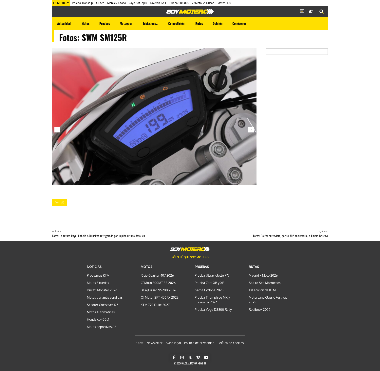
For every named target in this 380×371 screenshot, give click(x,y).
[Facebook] (174, 357)
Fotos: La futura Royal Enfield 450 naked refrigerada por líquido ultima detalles (98, 235)
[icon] (302, 11)
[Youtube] (206, 357)
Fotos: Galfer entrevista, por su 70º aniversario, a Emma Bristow (290, 235)
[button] (321, 11)
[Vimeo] (198, 357)
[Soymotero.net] (190, 11)
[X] (190, 357)
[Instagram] (182, 357)
